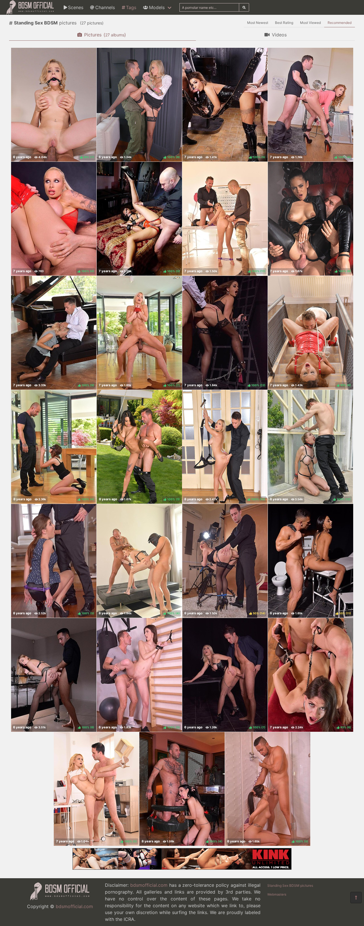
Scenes (75, 7)
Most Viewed (310, 22)
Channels (105, 7)
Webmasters (276, 894)
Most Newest (257, 22)
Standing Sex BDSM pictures (290, 885)
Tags (131, 7)
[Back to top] (356, 897)
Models (157, 7)
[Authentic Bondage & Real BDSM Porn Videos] (182, 868)
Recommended (339, 22)
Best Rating (284, 22)
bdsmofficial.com (74, 906)
